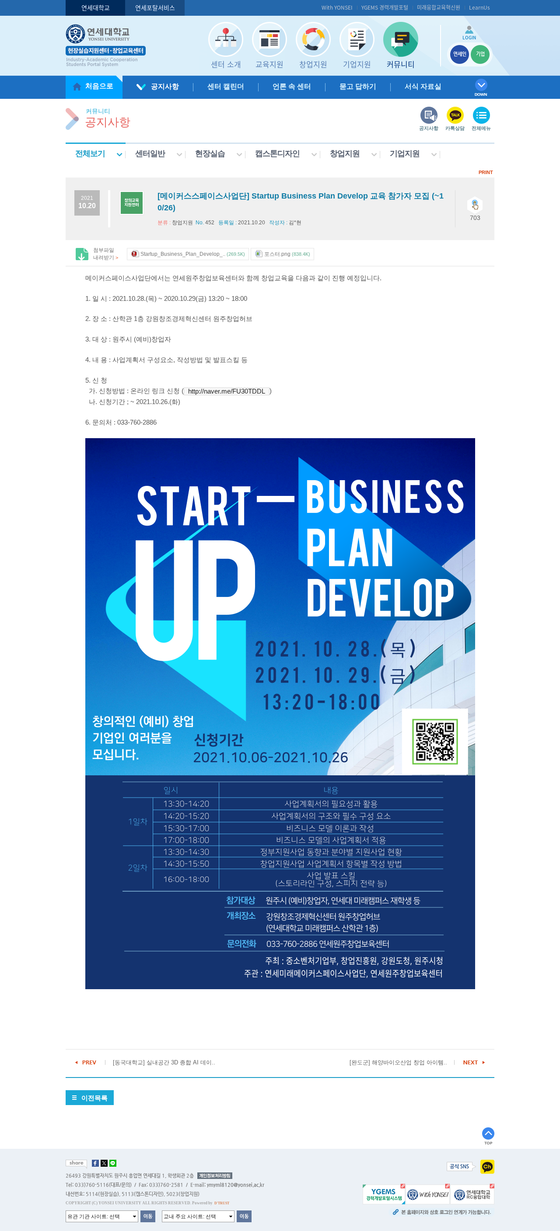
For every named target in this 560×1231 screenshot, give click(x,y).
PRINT (486, 172)
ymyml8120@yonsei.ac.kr (235, 1185)
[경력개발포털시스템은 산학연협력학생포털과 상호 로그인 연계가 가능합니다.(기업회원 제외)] (384, 1194)
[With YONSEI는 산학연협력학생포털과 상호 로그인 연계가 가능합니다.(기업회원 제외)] (428, 1194)
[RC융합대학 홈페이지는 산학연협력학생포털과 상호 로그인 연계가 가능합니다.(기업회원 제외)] (472, 1194)
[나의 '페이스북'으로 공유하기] (95, 1163)
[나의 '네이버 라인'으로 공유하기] (112, 1163)
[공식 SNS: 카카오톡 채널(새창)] (487, 1166)
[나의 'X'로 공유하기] (104, 1163)
